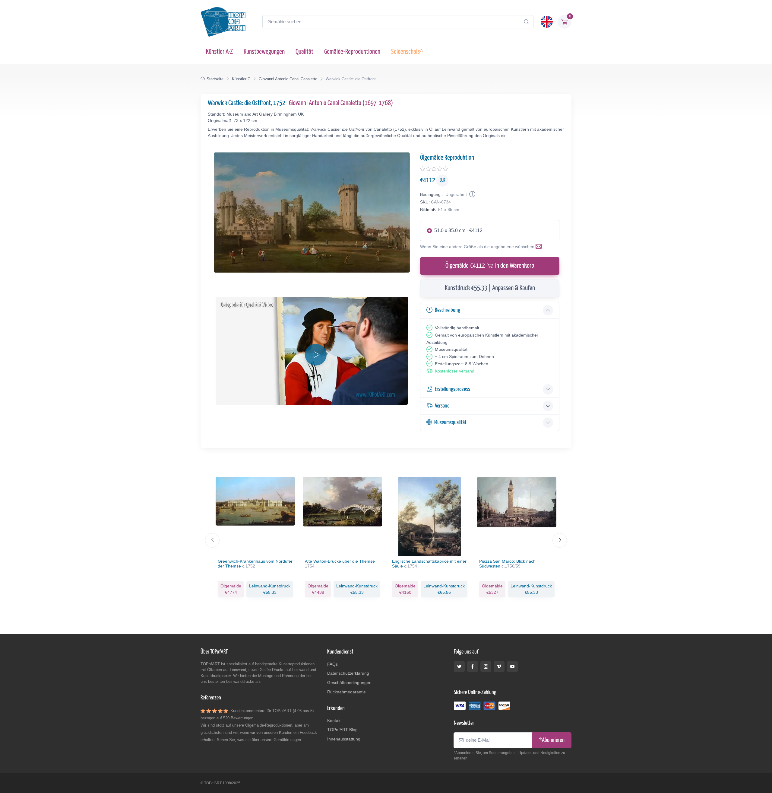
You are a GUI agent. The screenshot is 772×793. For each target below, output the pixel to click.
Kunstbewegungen (264, 51)
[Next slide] (559, 540)
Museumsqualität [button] (450, 422)
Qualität (304, 51)
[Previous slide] (212, 540)
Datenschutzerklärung (348, 673)
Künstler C (241, 79)
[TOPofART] (223, 22)
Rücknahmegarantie (346, 691)
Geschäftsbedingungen (349, 682)
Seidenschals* (407, 51)
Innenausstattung (343, 739)
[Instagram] (485, 666)
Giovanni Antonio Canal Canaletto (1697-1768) (341, 103)
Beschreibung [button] (447, 310)
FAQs (332, 664)
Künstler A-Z (219, 51)
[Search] (526, 21)
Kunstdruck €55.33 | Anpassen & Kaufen (490, 288)
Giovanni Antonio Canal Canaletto (288, 79)
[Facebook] (472, 666)
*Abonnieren (552, 740)
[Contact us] (540, 246)
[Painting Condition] (471, 194)
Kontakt (334, 720)
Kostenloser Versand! (455, 371)
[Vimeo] (499, 666)
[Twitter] (459, 666)
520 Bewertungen (238, 718)
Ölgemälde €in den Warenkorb (489, 265)
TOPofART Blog (342, 729)
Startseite (215, 79)
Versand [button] (442, 406)
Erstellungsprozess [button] (452, 389)
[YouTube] (512, 666)
